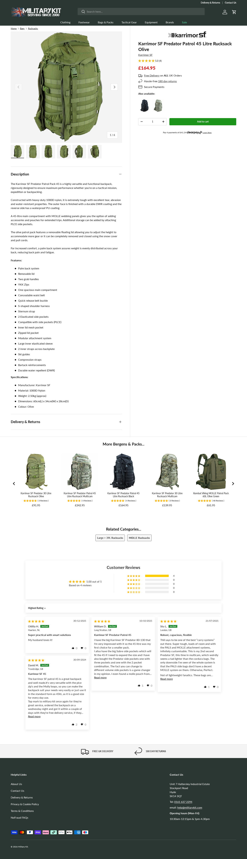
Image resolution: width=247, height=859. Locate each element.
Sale (184, 22)
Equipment (151, 22)
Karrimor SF (145, 54)
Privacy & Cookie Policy (25, 804)
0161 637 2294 (183, 801)
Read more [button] (100, 677)
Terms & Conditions (22, 810)
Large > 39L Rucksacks (110, 537)
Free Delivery (151, 75)
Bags (22, 28)
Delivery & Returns (210, 2)
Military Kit (23, 846)
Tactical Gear (129, 22)
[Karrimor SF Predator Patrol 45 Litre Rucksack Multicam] (158, 101)
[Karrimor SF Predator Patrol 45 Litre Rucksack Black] (144, 101)
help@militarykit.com (189, 807)
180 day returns (167, 81)
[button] (234, 12)
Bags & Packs (105, 22)
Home (14, 28)
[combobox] (141, 11)
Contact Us (230, 2)
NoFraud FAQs (19, 817)
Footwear (84, 22)
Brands (170, 22)
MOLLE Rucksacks (139, 537)
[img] (36, 621)
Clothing (65, 22)
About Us (16, 784)
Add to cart (203, 121)
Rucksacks (33, 28)
